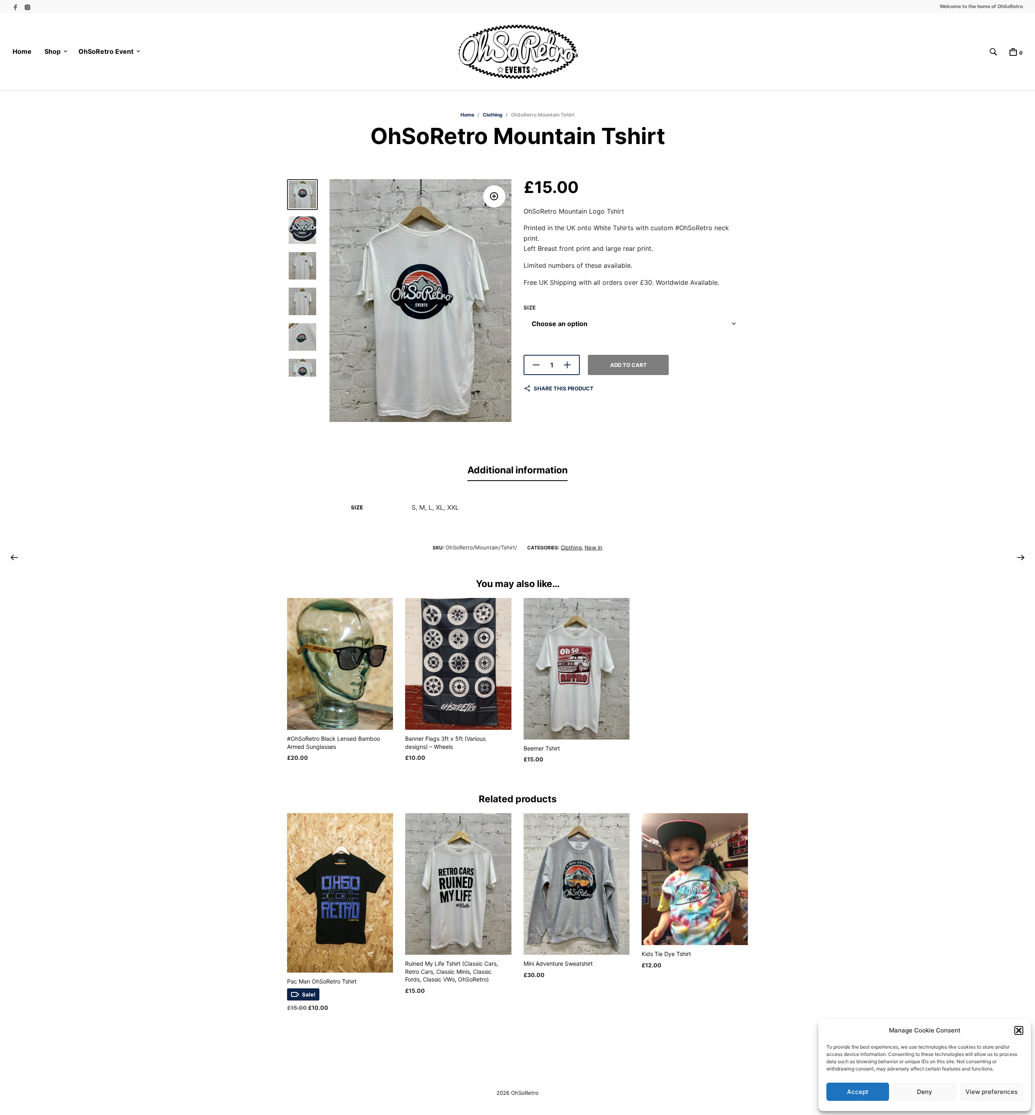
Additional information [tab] (517, 470)
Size (530, 307)
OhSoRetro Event (105, 51)
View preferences (991, 1092)
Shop (52, 51)
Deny (924, 1092)
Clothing (493, 115)
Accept (857, 1092)
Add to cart (628, 365)
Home (22, 51)
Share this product (564, 388)
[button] (1019, 1030)
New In (593, 547)
